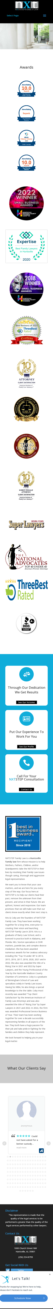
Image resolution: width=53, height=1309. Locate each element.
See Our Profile (26, 746)
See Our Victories (26, 702)
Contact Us (26, 789)
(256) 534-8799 (25, 1257)
